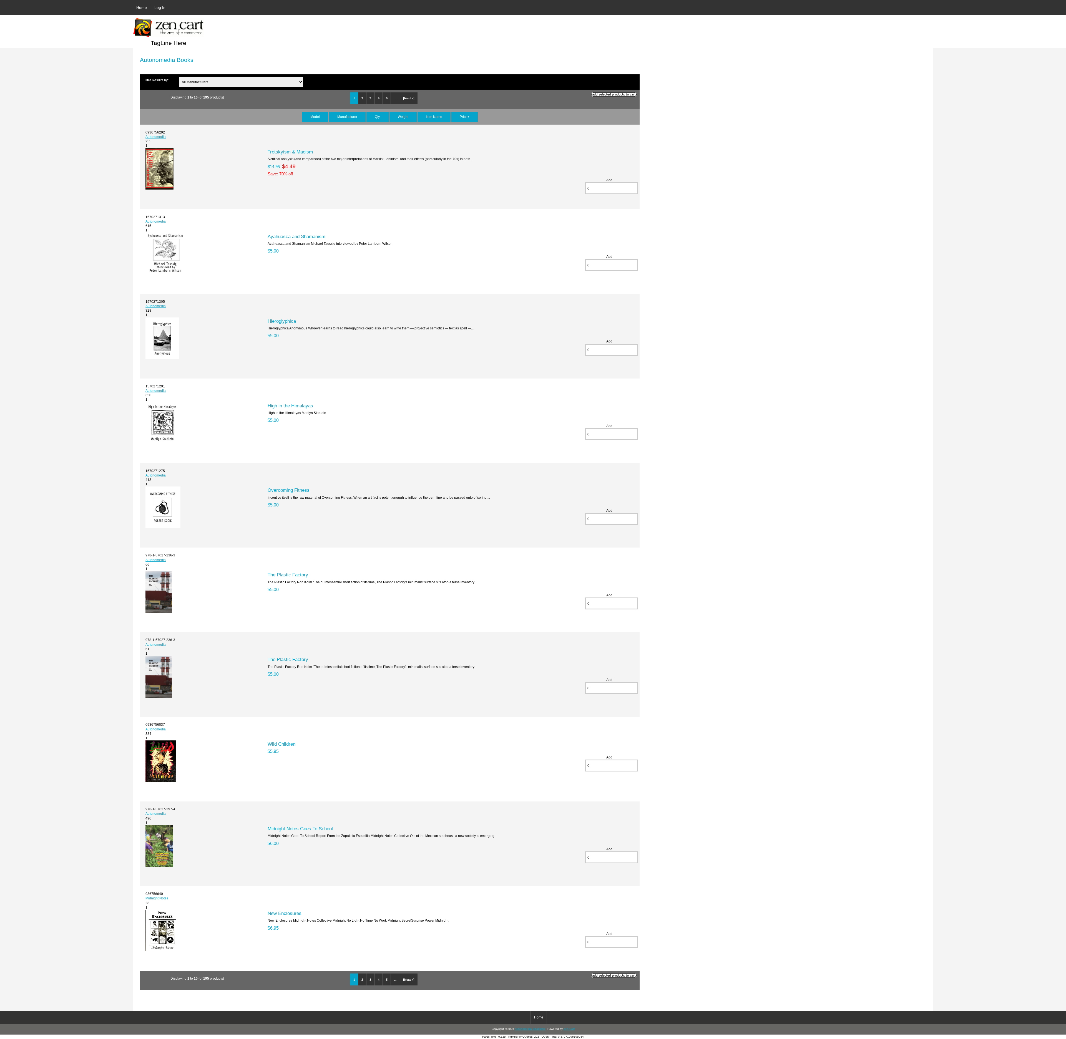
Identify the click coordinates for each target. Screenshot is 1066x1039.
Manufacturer (347, 116)
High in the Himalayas (290, 405)
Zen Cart (569, 1028)
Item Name (434, 116)
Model (315, 116)
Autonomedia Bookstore (530, 1028)
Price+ (464, 116)
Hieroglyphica (282, 321)
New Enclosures (284, 913)
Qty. (377, 116)
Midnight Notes (156, 898)
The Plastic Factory (288, 574)
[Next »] (408, 98)
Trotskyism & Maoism (290, 152)
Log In (159, 7)
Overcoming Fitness (289, 490)
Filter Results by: (156, 80)
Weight (403, 116)
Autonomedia (155, 136)
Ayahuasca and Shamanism (296, 236)
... (395, 98)
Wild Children (281, 744)
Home (141, 7)
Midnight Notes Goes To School (300, 828)
